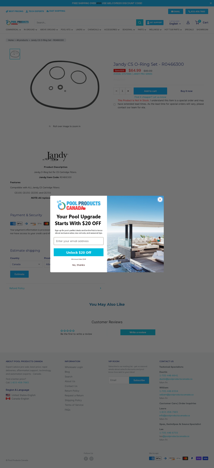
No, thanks (78, 265)
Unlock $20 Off (78, 252)
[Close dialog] (160, 199)
